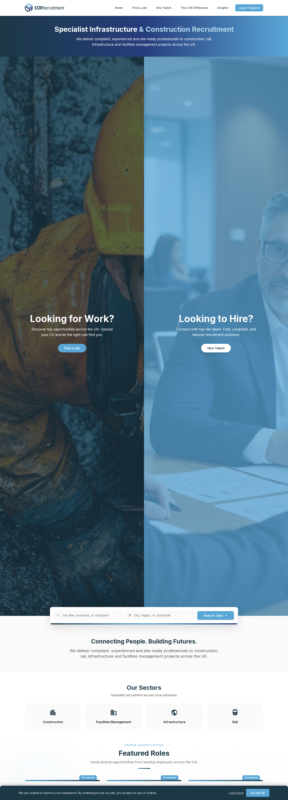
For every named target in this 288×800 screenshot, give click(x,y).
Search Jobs (216, 615)
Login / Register (249, 7)
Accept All (258, 793)
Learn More (236, 793)
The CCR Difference (194, 7)
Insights (222, 7)
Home (119, 7)
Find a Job (139, 7)
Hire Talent (163, 7)
